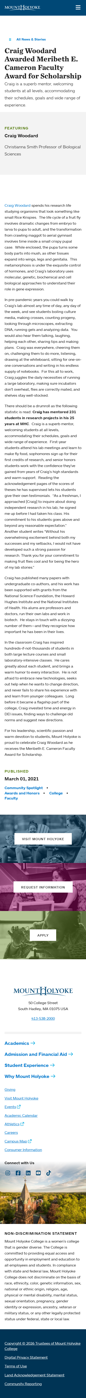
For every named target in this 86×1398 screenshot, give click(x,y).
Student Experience (27, 1065)
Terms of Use (16, 1366)
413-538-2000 (43, 1018)
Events (10, 1106)
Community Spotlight (24, 787)
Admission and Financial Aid (36, 1054)
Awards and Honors (22, 793)
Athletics (12, 1124)
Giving (10, 1089)
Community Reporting (23, 1383)
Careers (11, 1132)
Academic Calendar (21, 1115)
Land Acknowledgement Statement (34, 1375)
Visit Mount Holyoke (21, 1098)
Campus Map (16, 1141)
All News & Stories (31, 39)
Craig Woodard (18, 205)
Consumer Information (23, 1149)
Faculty (11, 798)
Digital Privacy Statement (26, 1357)
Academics (17, 1043)
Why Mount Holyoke (27, 1076)
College (56, 793)
